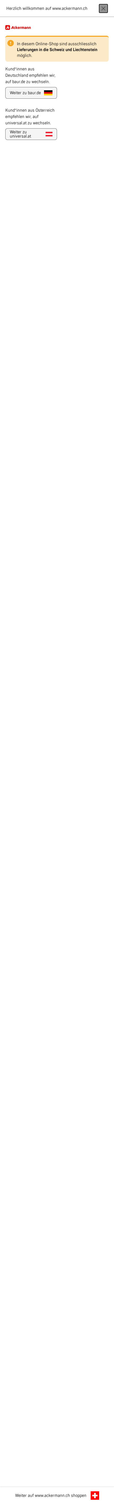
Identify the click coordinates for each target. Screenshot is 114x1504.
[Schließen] (103, 8)
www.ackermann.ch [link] (52, 1495)
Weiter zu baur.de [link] (25, 93)
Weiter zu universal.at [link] (20, 134)
